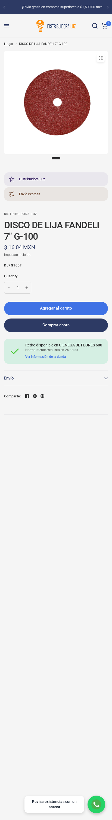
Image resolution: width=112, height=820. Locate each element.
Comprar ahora (56, 325)
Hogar (8, 44)
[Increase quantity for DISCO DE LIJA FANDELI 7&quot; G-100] (26, 287)
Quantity (10, 276)
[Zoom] (101, 58)
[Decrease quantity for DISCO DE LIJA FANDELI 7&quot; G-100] (8, 287)
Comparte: (12, 396)
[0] (103, 25)
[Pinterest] (42, 396)
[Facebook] (27, 396)
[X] (35, 396)
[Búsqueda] (94, 25)
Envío (9, 378)
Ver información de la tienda (45, 356)
